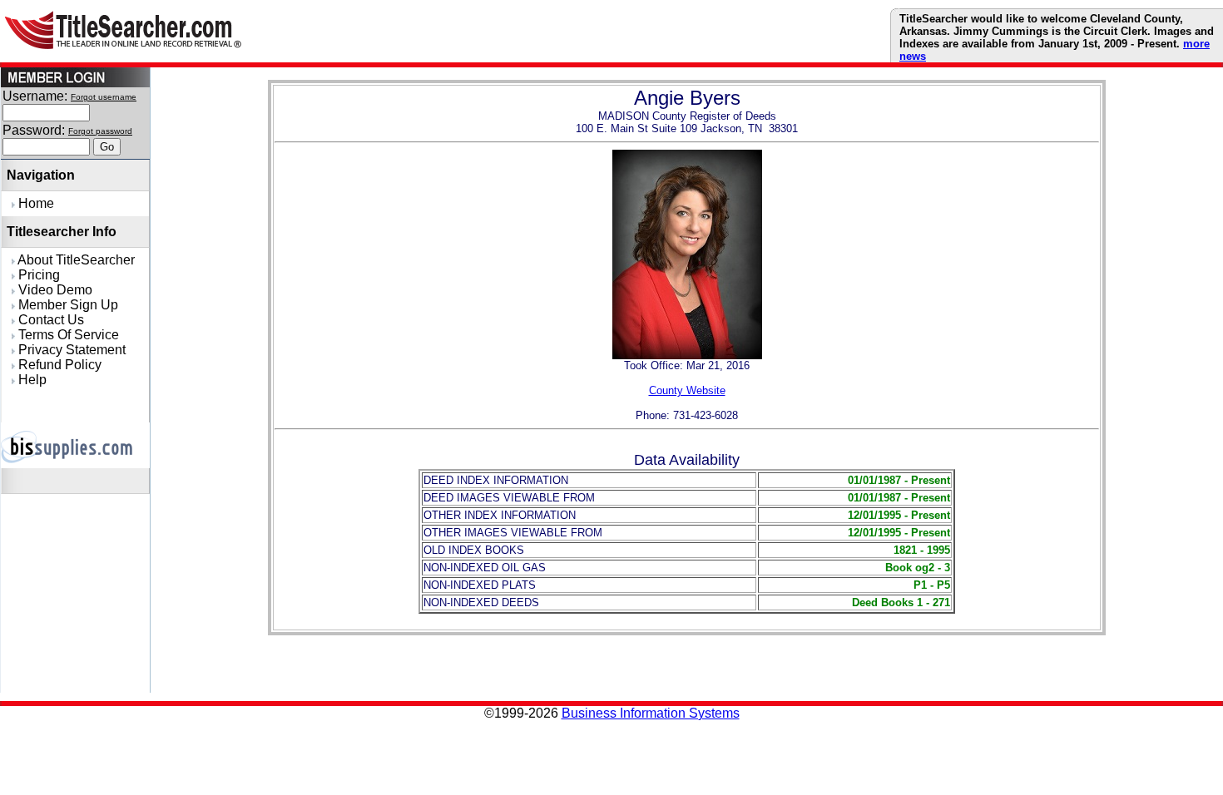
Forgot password (100, 131)
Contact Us (49, 320)
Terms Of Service (67, 335)
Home (34, 203)
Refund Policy (58, 365)
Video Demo (53, 290)
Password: (33, 130)
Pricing (37, 275)
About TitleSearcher (75, 260)
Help (31, 380)
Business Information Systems (651, 713)
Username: (34, 96)
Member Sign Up (66, 305)
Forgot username (103, 96)
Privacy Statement (70, 350)
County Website (687, 390)
